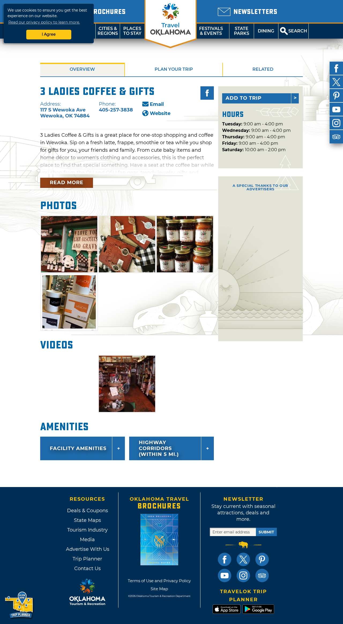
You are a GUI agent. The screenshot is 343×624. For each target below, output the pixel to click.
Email (157, 104)
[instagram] (336, 123)
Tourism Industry (87, 530)
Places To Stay (132, 31)
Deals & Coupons (87, 511)
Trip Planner (87, 559)
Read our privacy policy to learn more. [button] (44, 22)
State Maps (87, 520)
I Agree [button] (49, 34)
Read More (66, 182)
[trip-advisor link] (262, 575)
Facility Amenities (78, 448)
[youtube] (336, 109)
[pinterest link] (262, 559)
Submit (266, 532)
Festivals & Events (211, 31)
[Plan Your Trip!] (19, 605)
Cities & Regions (108, 31)
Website (160, 113)
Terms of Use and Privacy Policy (159, 580)
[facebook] (336, 68)
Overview (82, 69)
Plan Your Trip (174, 69)
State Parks (241, 31)
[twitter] (336, 82)
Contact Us (87, 568)
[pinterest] (336, 95)
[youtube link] (224, 575)
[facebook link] (224, 559)
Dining (266, 31)
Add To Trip (244, 98)
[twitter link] (243, 559)
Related (262, 69)
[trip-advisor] (336, 136)
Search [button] (297, 31)
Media (87, 540)
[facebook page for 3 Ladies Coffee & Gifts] (207, 93)
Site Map (159, 588)
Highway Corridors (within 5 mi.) (159, 448)
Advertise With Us (87, 549)
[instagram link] (243, 575)
